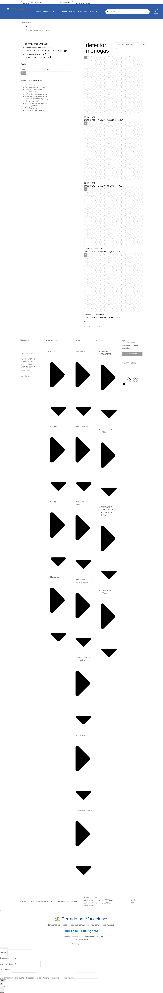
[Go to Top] (1, 911)
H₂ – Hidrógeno (30, 92)
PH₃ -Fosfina (29, 108)
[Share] (3, 986)
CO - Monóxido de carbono (35, 87)
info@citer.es (25, 376)
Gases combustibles (32, 89)
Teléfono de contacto (8, 958)
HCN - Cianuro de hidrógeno (35, 99)
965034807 (27, 371)
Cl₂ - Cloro (28, 85)
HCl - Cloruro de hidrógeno (34, 96)
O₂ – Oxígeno (30, 106)
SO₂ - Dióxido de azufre (33, 110)
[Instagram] (135, 379)
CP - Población (6, 970)
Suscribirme (132, 354)
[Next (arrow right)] (3, 990)
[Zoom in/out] (7, 986)
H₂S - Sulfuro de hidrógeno (34, 94)
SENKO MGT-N (89, 117)
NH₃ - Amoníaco (31, 101)
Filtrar (23, 73)
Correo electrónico (8, 964)
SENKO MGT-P (89, 183)
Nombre (3, 952)
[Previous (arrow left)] (1, 990)
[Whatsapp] (124, 379)
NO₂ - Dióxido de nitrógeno (34, 103)
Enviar (3, 980)
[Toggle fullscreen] (5, 986)
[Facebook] (129, 379)
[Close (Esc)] (1, 986)
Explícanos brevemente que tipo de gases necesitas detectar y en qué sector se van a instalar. (37, 978)
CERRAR (4, 948)
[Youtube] (124, 384)
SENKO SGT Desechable (93, 249)
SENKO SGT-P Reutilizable (94, 315)
